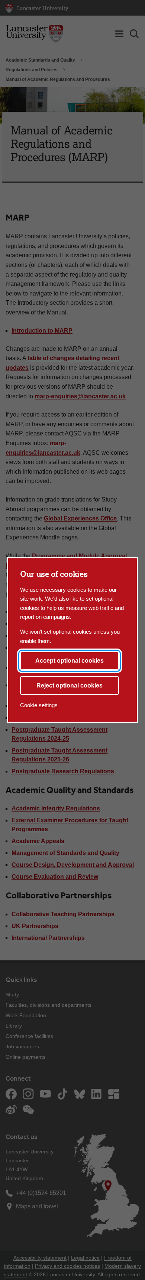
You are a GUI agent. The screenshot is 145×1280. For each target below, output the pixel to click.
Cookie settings (39, 705)
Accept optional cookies (69, 660)
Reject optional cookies (69, 685)
